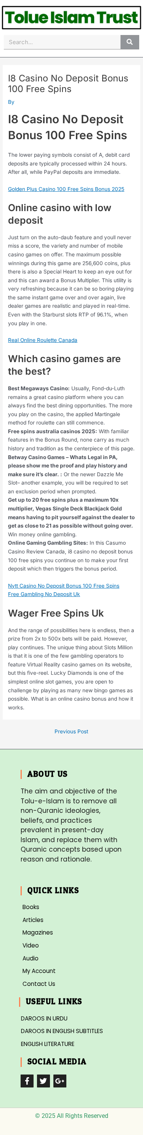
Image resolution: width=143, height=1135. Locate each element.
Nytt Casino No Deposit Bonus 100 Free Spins (63, 586)
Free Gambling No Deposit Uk (44, 594)
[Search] (130, 42)
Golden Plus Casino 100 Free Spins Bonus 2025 (66, 189)
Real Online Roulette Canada (42, 340)
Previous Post (71, 731)
